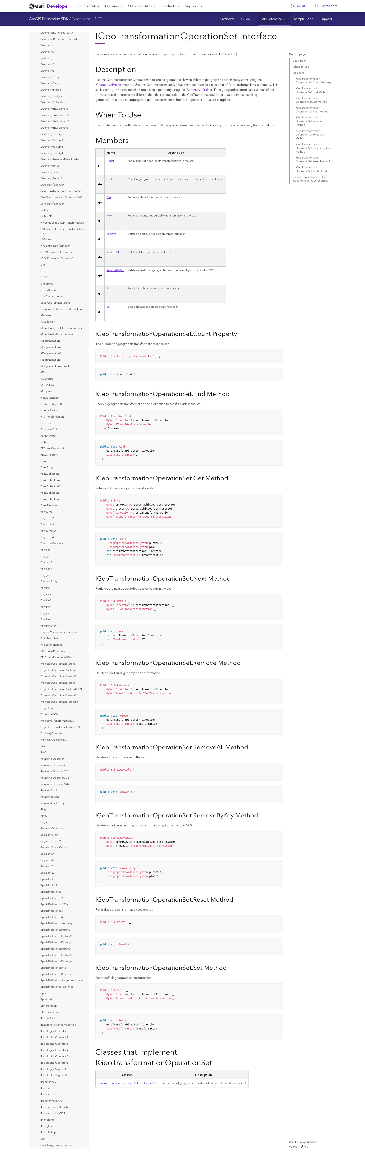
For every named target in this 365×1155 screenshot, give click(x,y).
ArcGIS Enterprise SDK (48, 19)
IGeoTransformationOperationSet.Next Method (312, 110)
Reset (110, 288)
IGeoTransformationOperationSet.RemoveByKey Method (313, 148)
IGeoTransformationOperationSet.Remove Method (309, 121)
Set (108, 307)
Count (110, 161)
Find (109, 179)
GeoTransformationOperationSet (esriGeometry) (127, 1083)
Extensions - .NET (87, 19)
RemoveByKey (115, 270)
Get (109, 197)
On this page (297, 54)
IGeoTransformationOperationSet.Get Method (311, 100)
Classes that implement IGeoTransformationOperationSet (310, 179)
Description (300, 61)
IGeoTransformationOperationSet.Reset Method (313, 159)
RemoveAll (113, 252)
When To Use (301, 66)
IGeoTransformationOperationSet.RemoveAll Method (311, 135)
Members (298, 73)
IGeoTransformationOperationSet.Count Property (313, 81)
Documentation (87, 6)
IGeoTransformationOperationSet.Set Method (311, 169)
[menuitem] (227, 19)
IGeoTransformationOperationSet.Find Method (312, 90)
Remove (111, 234)
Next (109, 215)
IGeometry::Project (108, 85)
